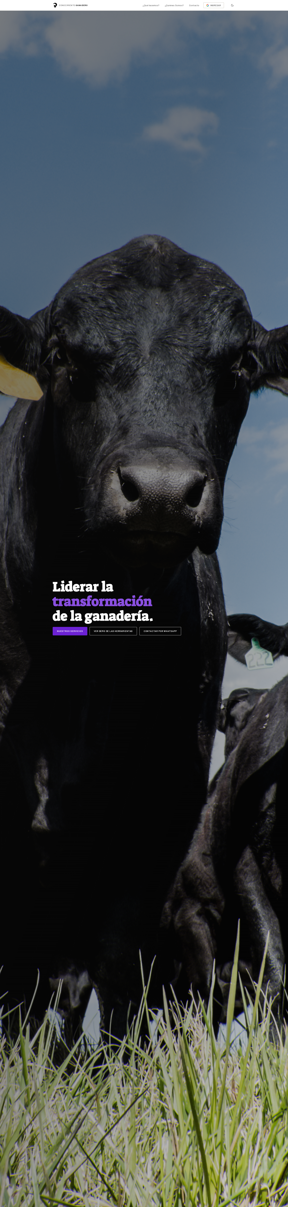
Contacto (194, 5)
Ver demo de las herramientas (113, 631)
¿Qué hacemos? (151, 5)
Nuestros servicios (70, 631)
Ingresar (215, 5)
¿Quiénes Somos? (174, 5)
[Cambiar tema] (232, 5)
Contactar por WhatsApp (160, 631)
